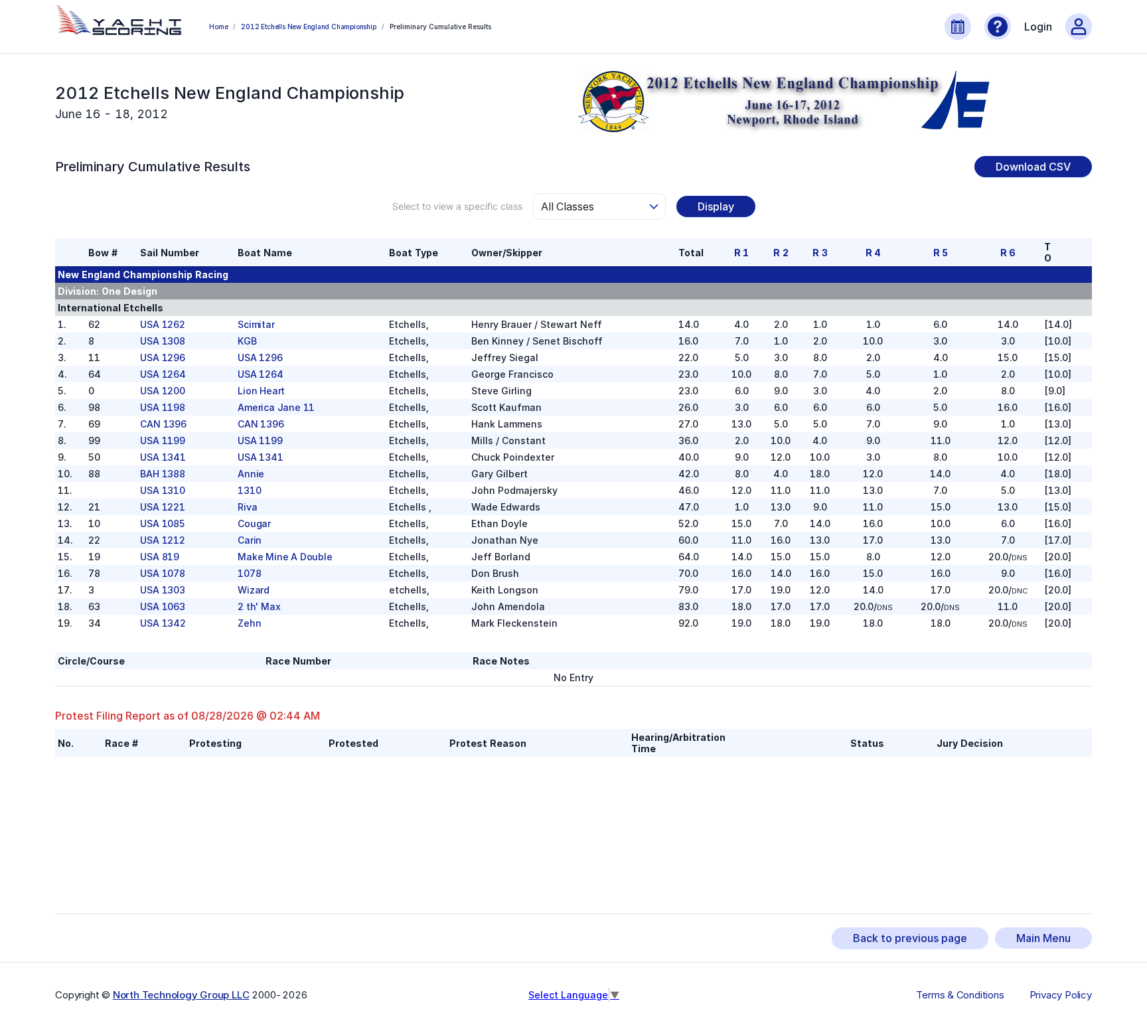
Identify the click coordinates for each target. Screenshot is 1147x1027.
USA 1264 (162, 374)
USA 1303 (162, 589)
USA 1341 (162, 457)
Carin (250, 540)
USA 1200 (162, 390)
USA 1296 (162, 357)
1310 (249, 490)
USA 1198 (162, 407)
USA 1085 (162, 523)
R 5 (940, 252)
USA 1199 (162, 440)
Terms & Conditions (960, 995)
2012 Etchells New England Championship (308, 27)
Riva (247, 507)
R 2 (780, 252)
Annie (251, 473)
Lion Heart (261, 390)
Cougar (254, 523)
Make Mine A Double (285, 556)
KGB (247, 341)
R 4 (873, 252)
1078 (249, 573)
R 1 (741, 252)
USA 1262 (162, 324)
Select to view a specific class (457, 206)
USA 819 (159, 556)
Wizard (253, 589)
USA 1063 (162, 606)
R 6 (1008, 252)
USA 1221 (162, 507)
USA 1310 (162, 490)
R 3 (819, 252)
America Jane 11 (276, 407)
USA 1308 (162, 341)
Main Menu (1043, 938)
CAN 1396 (163, 424)
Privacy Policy (1061, 995)
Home (218, 27)
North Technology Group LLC (181, 994)
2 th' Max (259, 606)
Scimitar (256, 324)
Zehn (249, 623)
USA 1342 (162, 623)
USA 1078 (162, 573)
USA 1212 (162, 540)
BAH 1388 (162, 473)
